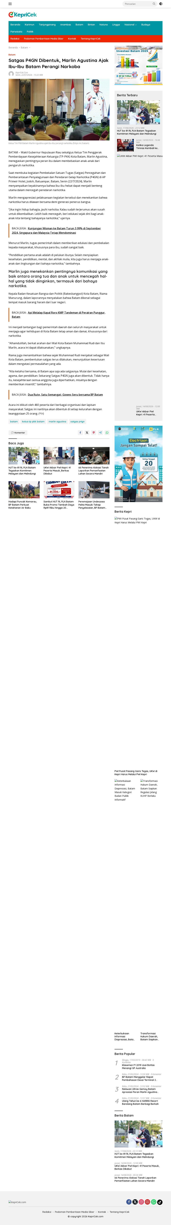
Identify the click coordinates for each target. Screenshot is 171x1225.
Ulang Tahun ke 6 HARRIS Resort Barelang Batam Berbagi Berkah (140, 1102)
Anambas (65, 24)
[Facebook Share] (80, 432)
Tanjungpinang (47, 24)
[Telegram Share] (100, 432)
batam (14, 421)
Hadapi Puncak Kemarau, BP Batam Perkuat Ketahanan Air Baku (23, 504)
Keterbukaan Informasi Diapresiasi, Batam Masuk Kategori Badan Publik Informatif (125, 1036)
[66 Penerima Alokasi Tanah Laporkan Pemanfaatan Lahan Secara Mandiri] (94, 455)
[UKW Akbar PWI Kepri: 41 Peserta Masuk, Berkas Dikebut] (59, 455)
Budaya (145, 24)
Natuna (104, 24)
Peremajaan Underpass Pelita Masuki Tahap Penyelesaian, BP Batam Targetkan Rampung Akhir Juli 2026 (93, 504)
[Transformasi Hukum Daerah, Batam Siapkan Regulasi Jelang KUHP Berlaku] (151, 904)
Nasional (129, 24)
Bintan (91, 24)
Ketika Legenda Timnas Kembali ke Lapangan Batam (146, 147)
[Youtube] (147, 1202)
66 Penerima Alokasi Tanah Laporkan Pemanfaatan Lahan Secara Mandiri (93, 470)
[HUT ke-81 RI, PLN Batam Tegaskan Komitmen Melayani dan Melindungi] (24, 455)
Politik (30, 31)
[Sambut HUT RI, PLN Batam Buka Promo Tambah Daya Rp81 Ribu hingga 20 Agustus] (59, 490)
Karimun (29, 24)
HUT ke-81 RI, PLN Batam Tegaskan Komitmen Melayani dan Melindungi (22, 470)
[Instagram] (141, 1202)
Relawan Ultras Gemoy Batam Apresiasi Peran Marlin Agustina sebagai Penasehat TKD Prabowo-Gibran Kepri (141, 1091)
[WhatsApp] (153, 1202)
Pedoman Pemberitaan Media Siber (43, 38)
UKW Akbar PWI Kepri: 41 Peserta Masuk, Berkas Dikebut (57, 470)
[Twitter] (135, 1202)
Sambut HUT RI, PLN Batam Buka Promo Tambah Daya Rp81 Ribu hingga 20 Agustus (59, 504)
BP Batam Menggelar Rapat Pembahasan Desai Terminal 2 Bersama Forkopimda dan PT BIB (140, 1078)
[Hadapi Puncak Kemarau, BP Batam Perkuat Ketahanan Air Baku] (24, 490)
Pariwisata (16, 31)
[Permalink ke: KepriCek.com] (11, 73)
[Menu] (11, 4)
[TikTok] (159, 1202)
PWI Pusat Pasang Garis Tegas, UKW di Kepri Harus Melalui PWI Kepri (136, 773)
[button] (154, 3)
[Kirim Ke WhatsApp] (107, 432)
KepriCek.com (22, 72)
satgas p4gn (77, 421)
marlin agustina (57, 421)
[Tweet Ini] (87, 432)
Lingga (116, 24)
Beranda (15, 24)
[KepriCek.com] (23, 14)
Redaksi (15, 38)
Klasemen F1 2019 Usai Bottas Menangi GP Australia (138, 1067)
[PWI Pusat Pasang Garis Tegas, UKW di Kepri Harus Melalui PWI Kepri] (138, 642)
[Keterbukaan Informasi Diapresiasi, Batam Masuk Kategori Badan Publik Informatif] (126, 904)
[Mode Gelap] (160, 4)
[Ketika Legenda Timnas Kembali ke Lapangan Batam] (125, 145)
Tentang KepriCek (91, 38)
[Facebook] (129, 1202)
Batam (79, 24)
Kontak (72, 38)
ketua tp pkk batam (33, 421)
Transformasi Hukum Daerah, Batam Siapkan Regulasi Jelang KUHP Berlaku (149, 1036)
